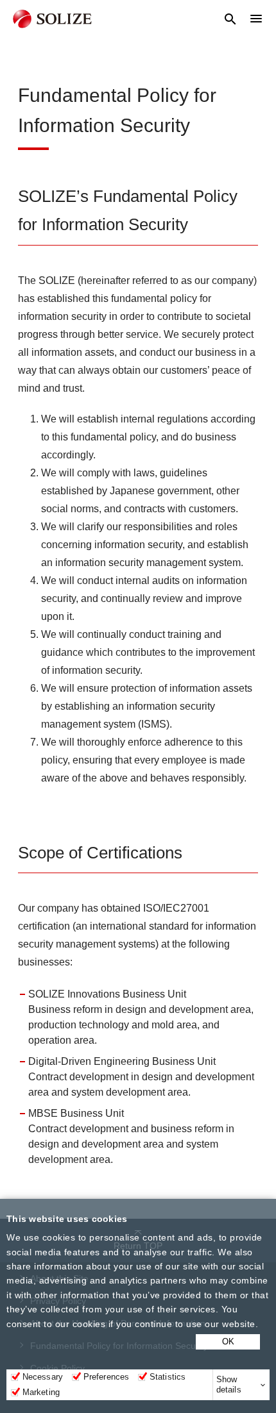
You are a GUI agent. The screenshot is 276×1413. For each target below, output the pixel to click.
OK (228, 1341)
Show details (228, 1384)
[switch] (76, 1377)
